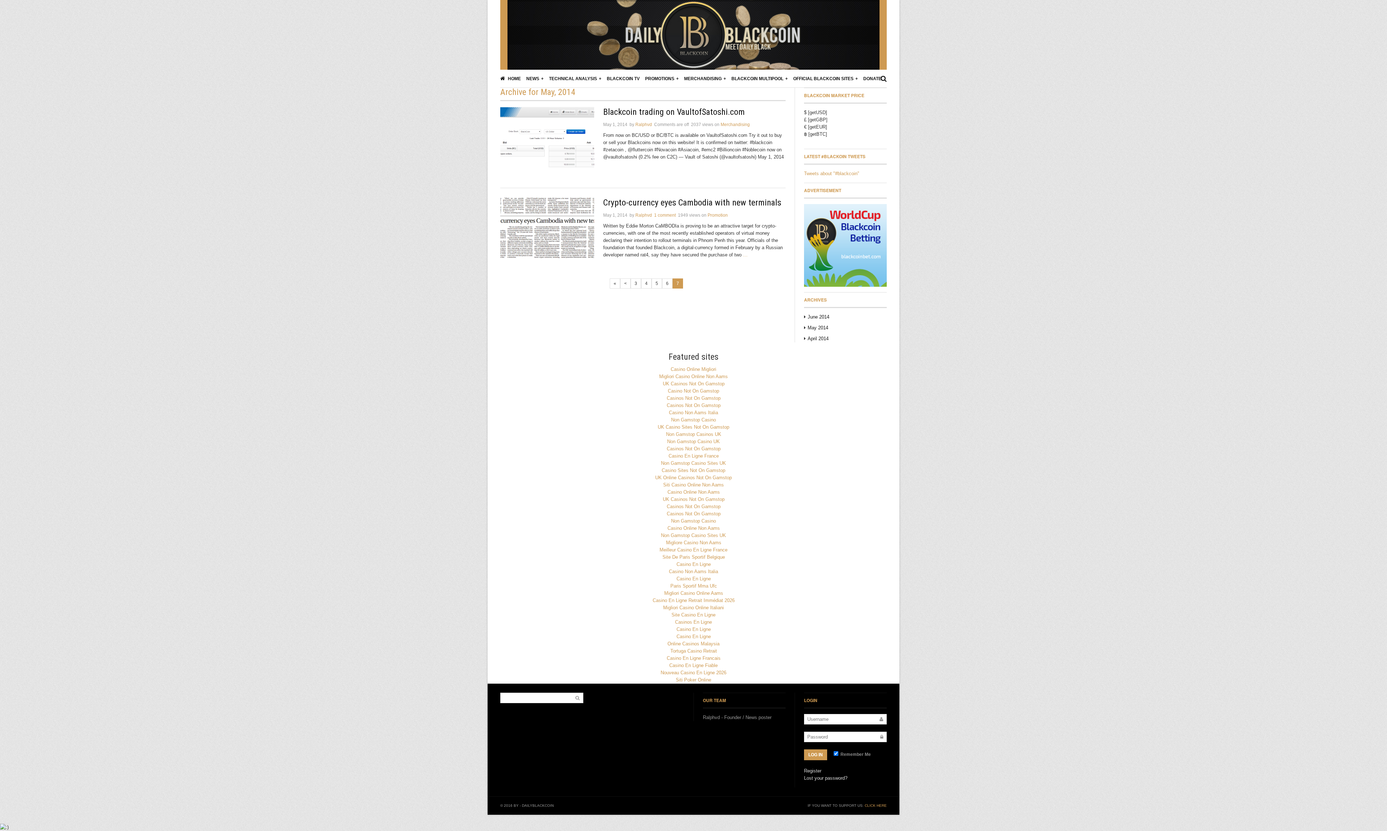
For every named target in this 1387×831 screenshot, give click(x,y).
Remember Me (855, 754)
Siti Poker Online (693, 680)
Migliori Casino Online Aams (693, 593)
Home (514, 78)
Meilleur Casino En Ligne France (693, 550)
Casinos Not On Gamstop (694, 398)
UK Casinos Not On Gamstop (694, 383)
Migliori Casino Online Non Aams (693, 376)
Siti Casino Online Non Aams (693, 485)
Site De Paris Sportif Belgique (693, 557)
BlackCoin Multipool (757, 78)
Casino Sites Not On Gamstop (693, 470)
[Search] (884, 79)
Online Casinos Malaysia (693, 643)
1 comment (665, 215)
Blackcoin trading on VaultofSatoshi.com (674, 112)
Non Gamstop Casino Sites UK (693, 463)
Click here (876, 806)
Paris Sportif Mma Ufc (693, 586)
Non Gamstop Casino (693, 420)
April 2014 (818, 338)
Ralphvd (643, 124)
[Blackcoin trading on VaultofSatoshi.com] (547, 139)
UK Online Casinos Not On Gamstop (693, 477)
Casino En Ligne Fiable (693, 665)
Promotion (718, 215)
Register (812, 771)
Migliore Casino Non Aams (693, 542)
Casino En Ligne (694, 564)
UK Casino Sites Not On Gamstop (693, 427)
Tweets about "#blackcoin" (831, 173)
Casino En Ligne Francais (694, 658)
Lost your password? (825, 778)
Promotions (659, 78)
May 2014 (818, 327)
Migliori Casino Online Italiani (693, 607)
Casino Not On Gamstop (693, 391)
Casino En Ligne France (694, 456)
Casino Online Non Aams (693, 492)
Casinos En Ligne (693, 622)
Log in (815, 754)
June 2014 (818, 317)
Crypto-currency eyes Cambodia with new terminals (692, 203)
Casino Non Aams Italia (693, 412)
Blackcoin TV (623, 78)
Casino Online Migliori (693, 369)
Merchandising (703, 78)
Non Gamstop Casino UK (693, 441)
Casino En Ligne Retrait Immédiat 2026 (694, 600)
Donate (872, 78)
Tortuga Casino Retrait (693, 651)
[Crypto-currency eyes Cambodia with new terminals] (547, 229)
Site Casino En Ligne (693, 615)
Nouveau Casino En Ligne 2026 (693, 672)
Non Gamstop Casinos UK (693, 434)
